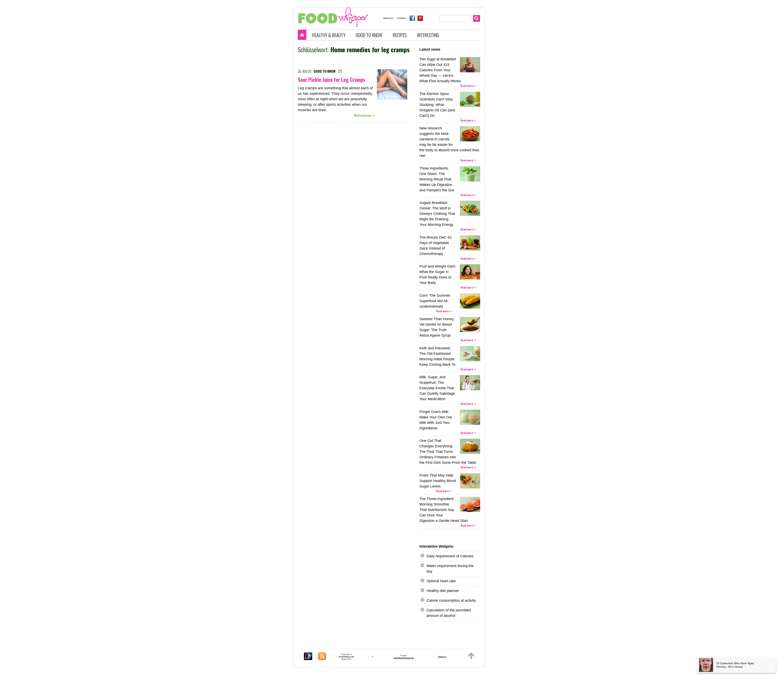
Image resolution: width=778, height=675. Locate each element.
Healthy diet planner (442, 591)
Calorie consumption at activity (451, 600)
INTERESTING (428, 35)
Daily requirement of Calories (449, 556)
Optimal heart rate (441, 581)
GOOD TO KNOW (369, 35)
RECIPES (400, 35)
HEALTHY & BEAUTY (328, 35)
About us (388, 18)
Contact (401, 18)
